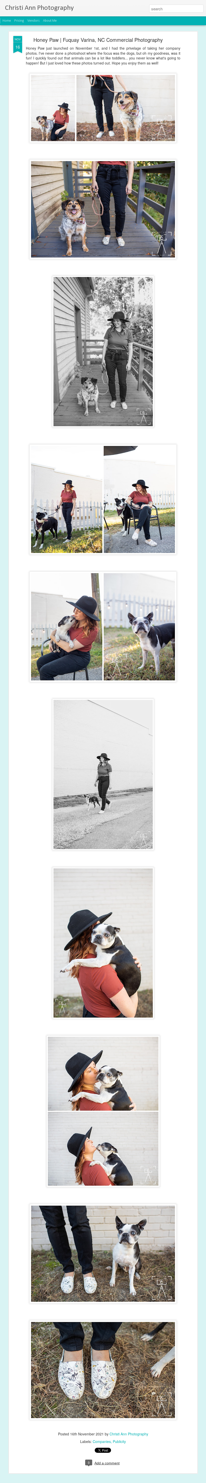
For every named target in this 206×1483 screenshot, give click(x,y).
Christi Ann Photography (129, 1433)
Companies (102, 1441)
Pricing (19, 21)
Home (7, 21)
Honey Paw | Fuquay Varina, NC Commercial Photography (98, 39)
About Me (50, 21)
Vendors (33, 21)
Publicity (119, 1441)
